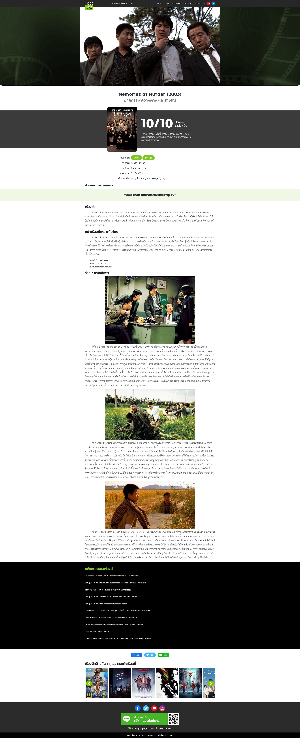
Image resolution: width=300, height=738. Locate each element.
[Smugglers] (96, 683)
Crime (136, 157)
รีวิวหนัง (167, 4)
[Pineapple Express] (143, 683)
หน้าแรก (160, 4)
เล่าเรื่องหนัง (187, 4)
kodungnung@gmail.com (143, 728)
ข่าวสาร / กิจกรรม (198, 4)
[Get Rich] (214, 683)
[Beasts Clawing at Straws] (120, 683)
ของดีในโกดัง (176, 4)
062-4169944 (165, 728)
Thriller (148, 157)
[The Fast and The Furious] (167, 683)
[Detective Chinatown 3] (190, 683)
